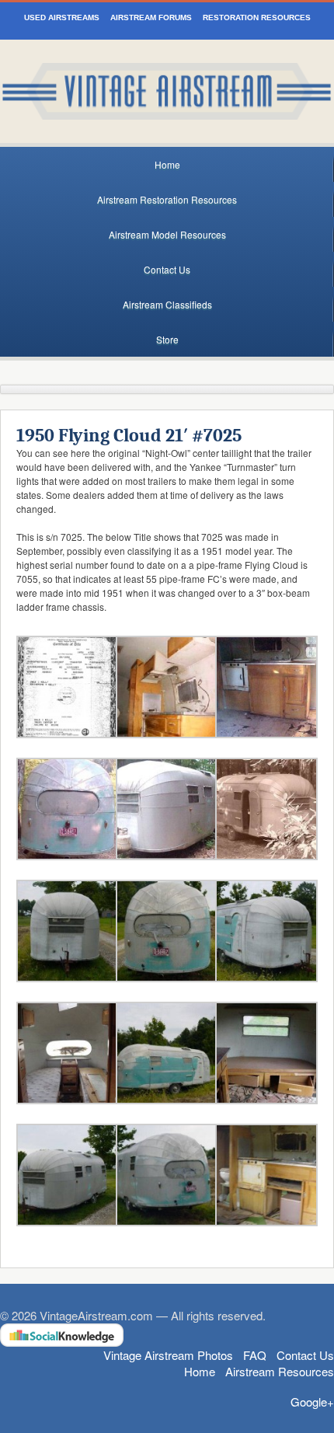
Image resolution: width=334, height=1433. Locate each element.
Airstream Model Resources (167, 234)
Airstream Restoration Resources (167, 199)
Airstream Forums (151, 17)
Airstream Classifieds (167, 304)
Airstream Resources (279, 1371)
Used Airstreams (61, 17)
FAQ (254, 1355)
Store (167, 339)
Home (167, 164)
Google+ (312, 1401)
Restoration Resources (257, 17)
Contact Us (167, 269)
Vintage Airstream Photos (168, 1355)
